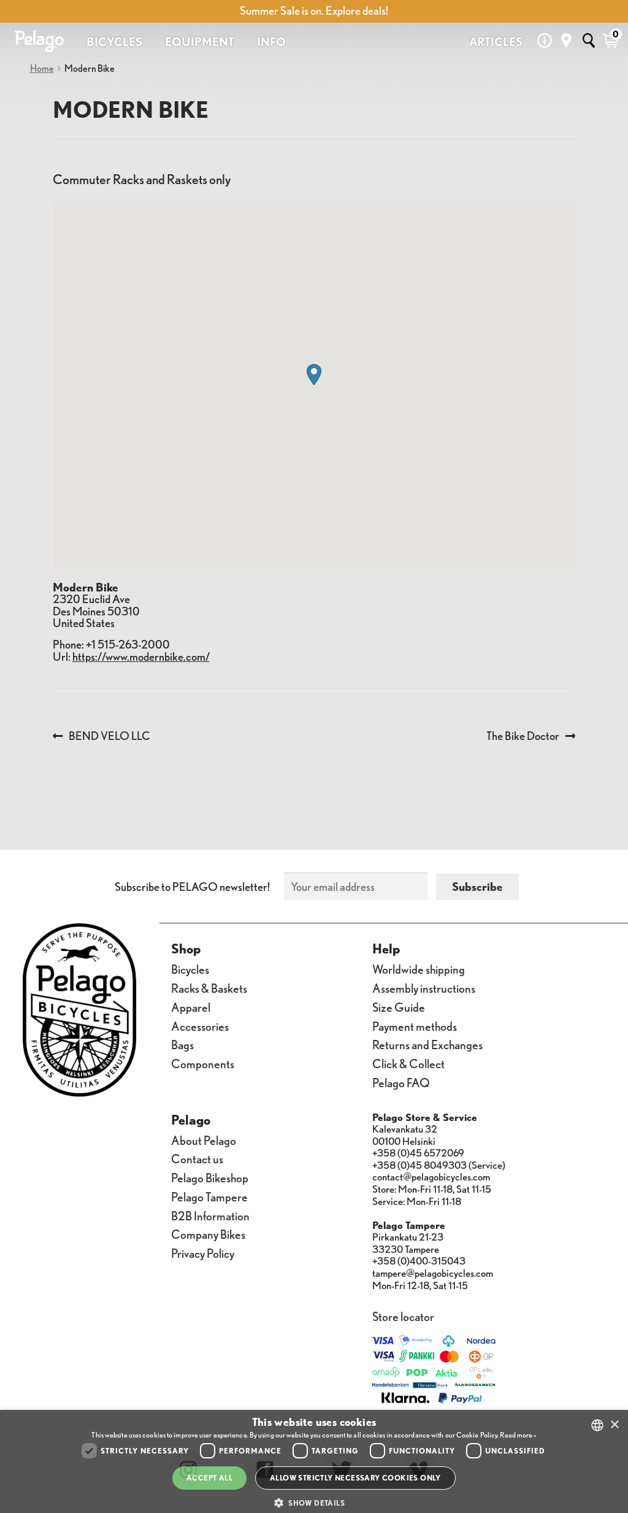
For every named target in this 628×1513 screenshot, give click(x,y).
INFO (271, 41)
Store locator (403, 1316)
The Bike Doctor (522, 736)
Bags (182, 1044)
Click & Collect (408, 1063)
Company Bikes (208, 1233)
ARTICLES (496, 41)
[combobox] (597, 1425)
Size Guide (398, 1006)
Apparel (190, 1006)
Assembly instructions (423, 987)
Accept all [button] (209, 1477)
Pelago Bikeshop (209, 1177)
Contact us (197, 1158)
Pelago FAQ (401, 1082)
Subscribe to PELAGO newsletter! (192, 886)
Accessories (200, 1025)
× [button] (614, 1425)
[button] (314, 374)
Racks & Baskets (209, 987)
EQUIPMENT (199, 41)
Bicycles (190, 968)
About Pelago (203, 1140)
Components (202, 1063)
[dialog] (314, 1461)
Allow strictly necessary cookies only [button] (355, 1477)
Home (42, 68)
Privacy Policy (202, 1252)
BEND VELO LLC (109, 736)
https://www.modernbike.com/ (141, 656)
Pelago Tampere (209, 1196)
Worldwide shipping (418, 968)
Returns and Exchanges (427, 1044)
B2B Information (210, 1215)
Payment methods (414, 1025)
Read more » (518, 1434)
